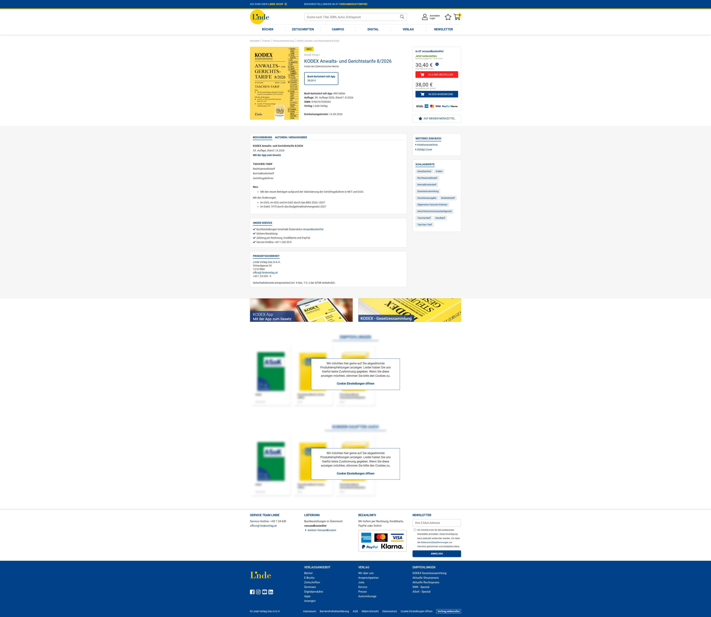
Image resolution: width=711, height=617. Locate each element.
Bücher (267, 29)
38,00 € (321, 78)
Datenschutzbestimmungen (435, 542)
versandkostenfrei (353, 4)
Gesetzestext (424, 171)
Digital (373, 29)
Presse (362, 591)
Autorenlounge (367, 596)
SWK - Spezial (421, 587)
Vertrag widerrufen (449, 611)
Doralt (307, 54)
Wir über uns (366, 573)
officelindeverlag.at (265, 272)
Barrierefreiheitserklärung (334, 611)
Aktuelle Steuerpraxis (426, 577)
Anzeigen (310, 601)
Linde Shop (276, 4)
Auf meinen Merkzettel (439, 118)
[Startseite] (259, 16)
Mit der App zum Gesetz (267, 155)
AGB (355, 611)
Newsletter (443, 29)
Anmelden (435, 15)
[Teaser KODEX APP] (301, 310)
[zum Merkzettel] (449, 18)
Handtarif (440, 218)
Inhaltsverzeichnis (427, 144)
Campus (338, 29)
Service (362, 587)
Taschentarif (424, 218)
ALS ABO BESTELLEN (440, 74)
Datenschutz (389, 611)
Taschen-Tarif (424, 224)
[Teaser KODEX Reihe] (409, 310)
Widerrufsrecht (370, 611)
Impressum (309, 611)
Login (432, 18)
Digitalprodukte (313, 591)
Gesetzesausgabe (426, 198)
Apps (307, 596)
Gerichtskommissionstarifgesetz (434, 211)
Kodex (439, 171)
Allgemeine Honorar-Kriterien (432, 204)
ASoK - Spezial (421, 591)
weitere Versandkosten (322, 530)
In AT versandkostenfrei (429, 51)
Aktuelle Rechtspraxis (426, 582)
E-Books (309, 577)
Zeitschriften (303, 29)
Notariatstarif (448, 198)
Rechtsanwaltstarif (427, 178)
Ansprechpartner (368, 577)
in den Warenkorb (440, 94)
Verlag (408, 29)
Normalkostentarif (426, 184)
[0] (457, 18)
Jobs (361, 582)
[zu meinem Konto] (425, 18)
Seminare (310, 587)
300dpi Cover (424, 149)
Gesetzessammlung (427, 191)
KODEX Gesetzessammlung (429, 573)
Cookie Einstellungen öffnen (355, 383)
